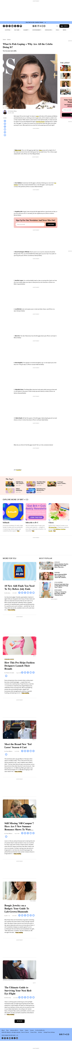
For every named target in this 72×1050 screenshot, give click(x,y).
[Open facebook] (4, 26)
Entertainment (36, 30)
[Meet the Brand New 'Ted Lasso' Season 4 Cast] (19, 730)
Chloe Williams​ (9, 751)
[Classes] (59, 512)
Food (57, 30)
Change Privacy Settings (49, 1032)
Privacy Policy (33, 1032)
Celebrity (25, 30)
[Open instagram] (9, 26)
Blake (40, 150)
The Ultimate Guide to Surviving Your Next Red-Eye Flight (18, 990)
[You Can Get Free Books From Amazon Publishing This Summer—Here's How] (65, 68)
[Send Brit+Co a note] (21, 26)
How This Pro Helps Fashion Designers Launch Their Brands (19, 665)
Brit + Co (8, 915)
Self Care (16, 30)
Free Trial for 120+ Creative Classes (34, 22)
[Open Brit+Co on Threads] (12, 1038)
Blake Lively (18, 150)
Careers (26, 1030)
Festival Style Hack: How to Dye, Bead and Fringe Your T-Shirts (61, 586)
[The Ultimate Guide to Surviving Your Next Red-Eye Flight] (19, 970)
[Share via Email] (5, 129)
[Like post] (5, 135)
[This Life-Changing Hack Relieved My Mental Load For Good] (65, 91)
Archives (40, 1032)
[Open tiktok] (18, 26)
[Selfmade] (13, 512)
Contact (32, 1030)
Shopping (7, 30)
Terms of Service (25, 1032)
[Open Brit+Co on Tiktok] (14, 1038)
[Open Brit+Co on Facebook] (2, 1038)
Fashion (9, 39)
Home (4, 39)
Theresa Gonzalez (10, 672)
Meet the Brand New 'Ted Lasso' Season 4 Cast (18, 746)
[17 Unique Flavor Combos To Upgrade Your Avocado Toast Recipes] (51, 484)
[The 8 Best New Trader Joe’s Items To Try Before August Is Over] (31, 484)
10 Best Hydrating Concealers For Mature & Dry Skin (20, 489)
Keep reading (11, 609)
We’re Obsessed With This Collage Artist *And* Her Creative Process (60, 576)
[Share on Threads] (5, 132)
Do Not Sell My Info (40, 1030)
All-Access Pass (53, 527)
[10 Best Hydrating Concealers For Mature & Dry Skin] (10, 491)
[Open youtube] (12, 26)
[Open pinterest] (7, 26)
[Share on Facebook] (5, 121)
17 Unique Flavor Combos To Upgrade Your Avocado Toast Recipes (61, 482)
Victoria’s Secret (40, 121)
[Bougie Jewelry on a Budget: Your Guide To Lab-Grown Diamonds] (65, 76)
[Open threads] (15, 26)
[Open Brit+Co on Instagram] (7, 1038)
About (3, 1030)
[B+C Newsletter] (36, 512)
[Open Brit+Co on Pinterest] (5, 1038)
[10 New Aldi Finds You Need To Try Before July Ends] (19, 571)
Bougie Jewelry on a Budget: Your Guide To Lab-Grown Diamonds (16, 908)
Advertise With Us (14, 1030)
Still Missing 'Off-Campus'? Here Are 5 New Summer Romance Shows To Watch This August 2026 (20, 482)
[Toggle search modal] (57, 26)
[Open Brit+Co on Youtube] (10, 1038)
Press (7, 1030)
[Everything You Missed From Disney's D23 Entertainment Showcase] (31, 491)
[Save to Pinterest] (5, 124)
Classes (51, 523)
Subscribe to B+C (32, 523)
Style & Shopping (58, 582)
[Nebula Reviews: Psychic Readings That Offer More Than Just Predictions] (46, 566)
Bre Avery (8, 593)
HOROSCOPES (48, 30)
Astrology (57, 562)
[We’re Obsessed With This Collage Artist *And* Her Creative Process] (46, 576)
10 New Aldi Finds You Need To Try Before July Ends (19, 587)
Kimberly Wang (13, 111)
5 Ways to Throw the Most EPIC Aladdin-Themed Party (60, 593)
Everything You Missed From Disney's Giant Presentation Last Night (41, 489)
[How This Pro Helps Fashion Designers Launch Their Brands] (19, 646)
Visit (18, 531)
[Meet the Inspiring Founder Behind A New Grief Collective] (65, 84)
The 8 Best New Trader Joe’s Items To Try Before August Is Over (41, 482)
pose (37, 116)
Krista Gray (8, 997)
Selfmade (6, 523)
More (64, 30)
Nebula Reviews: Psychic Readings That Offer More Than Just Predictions (61, 565)
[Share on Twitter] (5, 126)
